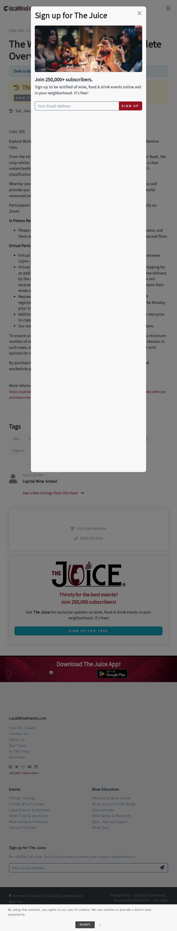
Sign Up (130, 106)
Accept (85, 924)
